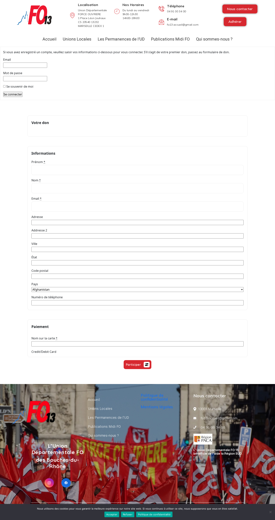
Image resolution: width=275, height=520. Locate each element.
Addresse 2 (39, 230)
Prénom (38, 162)
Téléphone (175, 6)
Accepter (111, 514)
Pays (34, 284)
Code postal (39, 271)
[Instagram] (49, 483)
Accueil (94, 400)
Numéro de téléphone (47, 297)
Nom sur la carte (44, 338)
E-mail (172, 19)
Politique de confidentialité (154, 397)
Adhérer (235, 21)
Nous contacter (240, 9)
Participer (133, 364)
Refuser (127, 514)
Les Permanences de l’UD (121, 39)
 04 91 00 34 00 (211, 427)
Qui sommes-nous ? (214, 39)
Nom (36, 180)
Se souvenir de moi (19, 86)
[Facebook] (66, 483)
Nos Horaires (133, 5)
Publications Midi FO (170, 39)
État (34, 257)
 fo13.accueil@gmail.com (217, 418)
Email (7, 60)
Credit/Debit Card (43, 352)
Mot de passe (12, 73)
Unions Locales (77, 39)
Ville (34, 244)
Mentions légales (157, 406)
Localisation (88, 5)
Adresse (37, 217)
